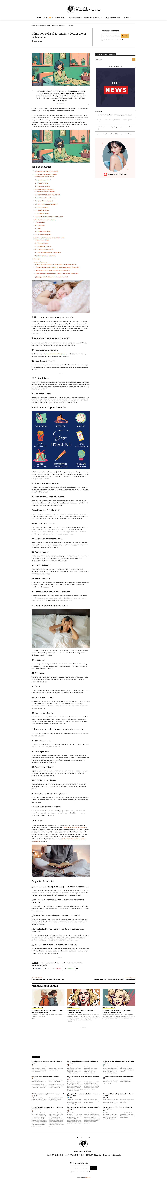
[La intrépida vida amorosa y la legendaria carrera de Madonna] (83, 997)
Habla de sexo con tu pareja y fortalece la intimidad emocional (48, 1094)
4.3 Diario (38, 228)
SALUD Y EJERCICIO (41, 26)
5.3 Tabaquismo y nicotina (43, 246)
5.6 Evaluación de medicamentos (45, 256)
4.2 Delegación (40, 225)
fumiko (35, 1065)
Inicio (33, 26)
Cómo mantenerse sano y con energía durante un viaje (48, 979)
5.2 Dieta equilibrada (41, 243)
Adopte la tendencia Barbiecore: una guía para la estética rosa (114, 115)
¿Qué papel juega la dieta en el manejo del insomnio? (51, 277)
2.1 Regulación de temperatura (44, 177)
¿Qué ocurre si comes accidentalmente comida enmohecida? (118, 1076)
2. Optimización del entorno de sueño (45, 174)
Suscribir (124, 36)
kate (71, 1065)
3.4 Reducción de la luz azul (44, 201)
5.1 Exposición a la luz (42, 240)
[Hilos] (89, 1137)
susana (34, 1018)
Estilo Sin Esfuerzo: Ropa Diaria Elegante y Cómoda (45, 1076)
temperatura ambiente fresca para (54, 354)
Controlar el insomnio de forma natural (73, 962)
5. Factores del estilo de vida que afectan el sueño (48, 238)
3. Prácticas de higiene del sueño (43, 189)
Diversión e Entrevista (73, 1007)
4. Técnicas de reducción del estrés (44, 220)
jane (71, 1097)
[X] (81, 1137)
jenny (35, 1078)
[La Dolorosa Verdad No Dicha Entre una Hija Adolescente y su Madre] (48, 997)
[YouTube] (85, 1137)
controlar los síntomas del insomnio (74, 827)
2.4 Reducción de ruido (42, 186)
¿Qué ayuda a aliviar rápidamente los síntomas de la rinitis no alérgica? (114, 979)
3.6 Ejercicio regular (41, 207)
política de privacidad (118, 39)
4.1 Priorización (40, 222)
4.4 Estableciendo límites (43, 231)
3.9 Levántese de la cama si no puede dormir (49, 217)
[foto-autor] (33, 1065)
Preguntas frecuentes (40, 262)
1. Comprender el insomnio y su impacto (45, 171)
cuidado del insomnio (58, 962)
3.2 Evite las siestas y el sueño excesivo (47, 195)
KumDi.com (87, 1177)
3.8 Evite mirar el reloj (42, 213)
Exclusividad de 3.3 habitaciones (45, 198)
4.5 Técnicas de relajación (43, 234)
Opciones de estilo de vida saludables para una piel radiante (114, 134)
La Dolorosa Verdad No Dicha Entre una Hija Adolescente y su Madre (47, 1011)
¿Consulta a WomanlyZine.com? (83, 1151)
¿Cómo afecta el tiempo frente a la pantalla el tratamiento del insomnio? (57, 273)
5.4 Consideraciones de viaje (44, 249)
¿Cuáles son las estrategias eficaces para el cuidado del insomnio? (55, 264)
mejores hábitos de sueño (45, 962)
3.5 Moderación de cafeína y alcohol (46, 204)
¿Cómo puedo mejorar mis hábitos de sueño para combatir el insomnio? (57, 267)
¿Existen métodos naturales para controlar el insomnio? (52, 270)
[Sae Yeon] (33, 41)
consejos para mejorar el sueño (39, 965)
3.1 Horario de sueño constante (45, 191)
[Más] (77, 968)
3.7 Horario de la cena (42, 210)
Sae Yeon (40, 41)
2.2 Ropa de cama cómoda (43, 180)
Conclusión (36, 259)
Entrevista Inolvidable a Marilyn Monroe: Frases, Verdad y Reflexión (117, 1011)
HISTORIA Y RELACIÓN (37, 1007)
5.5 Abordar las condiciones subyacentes (48, 252)
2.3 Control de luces (41, 183)
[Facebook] (77, 1137)
